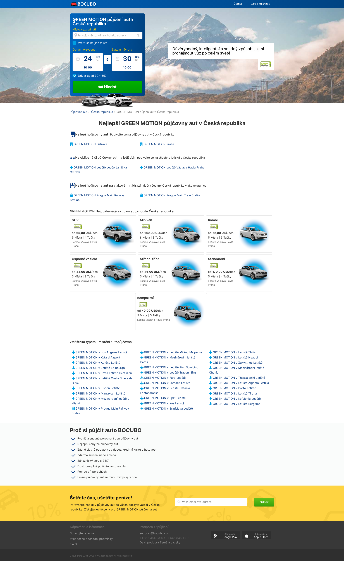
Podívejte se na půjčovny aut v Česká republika (142, 134)
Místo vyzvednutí (84, 29)
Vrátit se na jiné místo (93, 43)
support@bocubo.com (155, 533)
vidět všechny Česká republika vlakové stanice (174, 185)
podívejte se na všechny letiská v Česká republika (171, 157)
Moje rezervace (261, 4)
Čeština (238, 4)
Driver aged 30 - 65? (92, 75)
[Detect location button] (138, 35)
